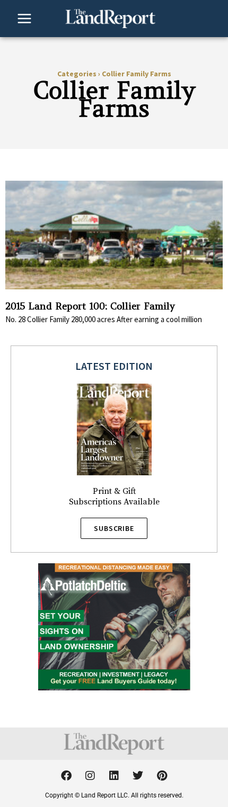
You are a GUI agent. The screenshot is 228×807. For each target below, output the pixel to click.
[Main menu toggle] (24, 18)
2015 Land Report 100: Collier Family (90, 306)
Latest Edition (114, 366)
